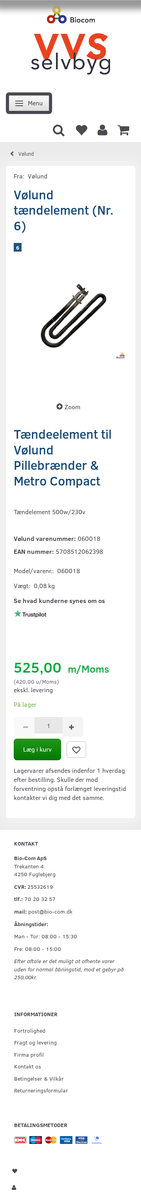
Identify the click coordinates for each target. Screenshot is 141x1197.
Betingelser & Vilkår (39, 1078)
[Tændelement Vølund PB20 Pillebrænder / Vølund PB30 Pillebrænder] (70, 315)
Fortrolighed (29, 1030)
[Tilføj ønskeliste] (76, 749)
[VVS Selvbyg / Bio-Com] (70, 44)
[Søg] (58, 129)
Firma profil (29, 1054)
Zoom (72, 407)
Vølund (37, 176)
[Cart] (123, 129)
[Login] (102, 129)
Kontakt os (27, 1066)
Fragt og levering (35, 1042)
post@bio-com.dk (50, 911)
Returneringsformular (41, 1090)
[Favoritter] (81, 129)
